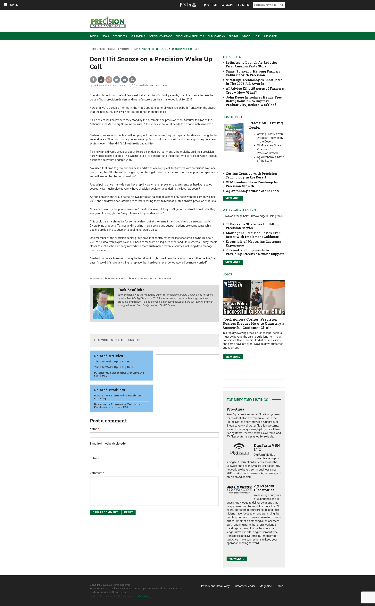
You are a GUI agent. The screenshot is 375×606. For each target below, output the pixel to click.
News (105, 36)
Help (257, 36)
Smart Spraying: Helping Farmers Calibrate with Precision (253, 73)
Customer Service (245, 586)
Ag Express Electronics (264, 487)
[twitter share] (101, 80)
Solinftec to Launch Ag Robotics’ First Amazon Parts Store (252, 64)
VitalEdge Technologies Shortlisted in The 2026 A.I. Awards (254, 82)
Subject (94, 458)
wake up (166, 278)
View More (232, 198)
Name (94, 428)
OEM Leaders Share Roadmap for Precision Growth (252, 184)
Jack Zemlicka (101, 85)
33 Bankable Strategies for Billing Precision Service (252, 226)
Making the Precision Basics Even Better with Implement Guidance (253, 235)
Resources (120, 36)
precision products (144, 278)
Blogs (102, 49)
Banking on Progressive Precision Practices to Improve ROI (117, 405)
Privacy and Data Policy (215, 586)
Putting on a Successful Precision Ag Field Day (119, 374)
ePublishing (144, 596)
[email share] (124, 80)
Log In (229, 4)
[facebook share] (93, 80)
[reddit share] (108, 80)
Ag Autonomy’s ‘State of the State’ (253, 191)
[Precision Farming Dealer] (234, 137)
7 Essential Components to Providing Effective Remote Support (255, 252)
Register (243, 4)
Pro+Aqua (235, 409)
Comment (97, 472)
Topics (13, 4)
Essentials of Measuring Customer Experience (253, 243)
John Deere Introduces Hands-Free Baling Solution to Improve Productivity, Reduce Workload (254, 101)
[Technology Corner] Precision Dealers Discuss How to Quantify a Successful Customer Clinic (253, 323)
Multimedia (138, 36)
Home (93, 49)
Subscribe (270, 36)
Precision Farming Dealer (266, 125)
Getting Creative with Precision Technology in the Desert (251, 175)
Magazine (266, 586)
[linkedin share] (116, 80)
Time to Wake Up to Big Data (113, 361)
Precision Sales (158, 85)
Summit (233, 36)
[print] (132, 80)
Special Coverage (160, 36)
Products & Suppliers (190, 36)
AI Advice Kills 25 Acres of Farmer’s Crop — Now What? (255, 90)
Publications (216, 36)
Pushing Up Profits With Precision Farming (117, 397)
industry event (117, 278)
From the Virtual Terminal (124, 49)
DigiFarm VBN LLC (267, 447)
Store (246, 36)
